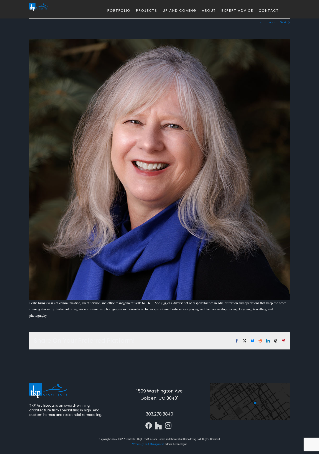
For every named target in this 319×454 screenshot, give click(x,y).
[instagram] (168, 424)
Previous (269, 22)
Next (283, 22)
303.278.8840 (159, 414)
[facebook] (148, 424)
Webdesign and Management (148, 444)
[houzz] (158, 424)
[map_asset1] (250, 384)
